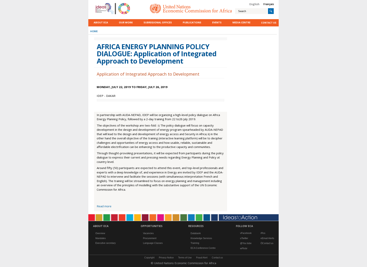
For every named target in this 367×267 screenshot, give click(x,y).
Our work (126, 22)
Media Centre (241, 22)
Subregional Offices (158, 22)
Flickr (244, 248)
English (254, 4)
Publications (192, 22)
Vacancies (148, 233)
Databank (196, 233)
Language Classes (153, 243)
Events (217, 22)
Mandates (100, 238)
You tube (247, 243)
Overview (100, 233)
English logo (101, 4)
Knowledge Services (201, 238)
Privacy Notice (166, 257)
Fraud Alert (201, 257)
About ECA (101, 22)
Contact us (267, 243)
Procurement (149, 238)
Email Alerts (268, 238)
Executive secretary (105, 243)
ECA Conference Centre (203, 248)
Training (195, 243)
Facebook (246, 233)
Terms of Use (185, 257)
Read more (104, 206)
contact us (268, 22)
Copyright (149, 257)
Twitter (244, 238)
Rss (263, 233)
